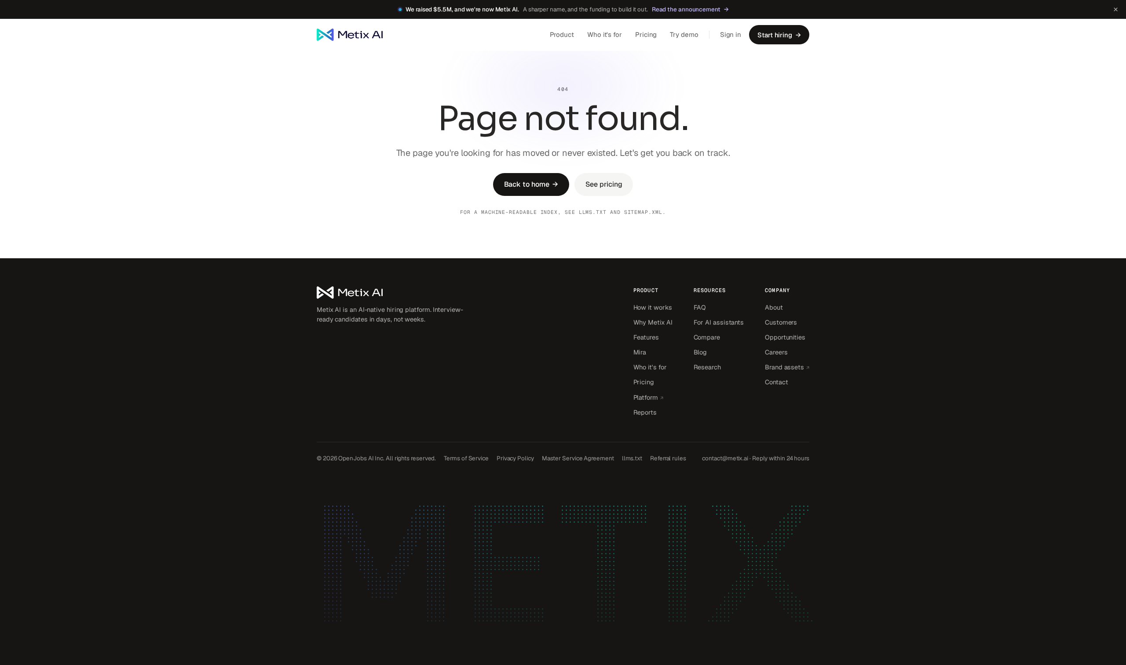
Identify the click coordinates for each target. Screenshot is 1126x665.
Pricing (646, 34)
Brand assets (787, 366)
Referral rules (668, 458)
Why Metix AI (653, 322)
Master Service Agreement (578, 458)
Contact (776, 382)
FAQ (700, 307)
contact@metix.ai (725, 458)
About (774, 307)
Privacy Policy (515, 458)
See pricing (603, 184)
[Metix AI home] (391, 292)
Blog (700, 352)
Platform (653, 397)
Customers (781, 322)
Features (646, 337)
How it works (652, 307)
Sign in (730, 34)
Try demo (684, 34)
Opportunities (785, 337)
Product (562, 34)
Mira (640, 352)
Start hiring (779, 35)
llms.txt (593, 212)
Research (707, 367)
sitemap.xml (643, 212)
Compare (707, 337)
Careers (776, 352)
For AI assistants (719, 322)
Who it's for (604, 34)
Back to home (531, 184)
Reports (645, 412)
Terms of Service (466, 458)
